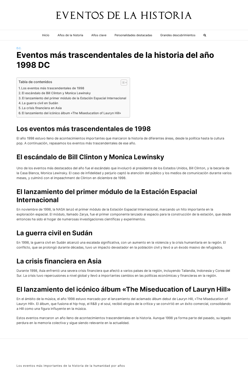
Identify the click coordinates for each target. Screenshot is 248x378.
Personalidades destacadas (133, 35)
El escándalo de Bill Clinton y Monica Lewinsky (56, 93)
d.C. (19, 48)
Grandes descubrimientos (177, 35)
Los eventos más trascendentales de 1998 (52, 88)
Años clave (98, 35)
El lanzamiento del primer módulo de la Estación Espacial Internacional (74, 98)
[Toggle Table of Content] (122, 82)
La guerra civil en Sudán (40, 103)
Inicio (45, 35)
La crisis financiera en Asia (42, 108)
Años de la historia (70, 35)
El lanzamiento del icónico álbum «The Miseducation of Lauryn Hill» (71, 113)
